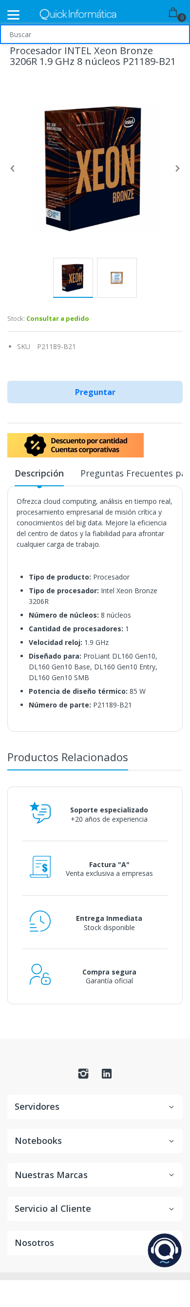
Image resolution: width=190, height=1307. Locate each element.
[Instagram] (83, 1076)
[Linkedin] (107, 1076)
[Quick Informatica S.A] (78, 15)
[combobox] (95, 34)
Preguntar (95, 392)
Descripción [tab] (39, 473)
